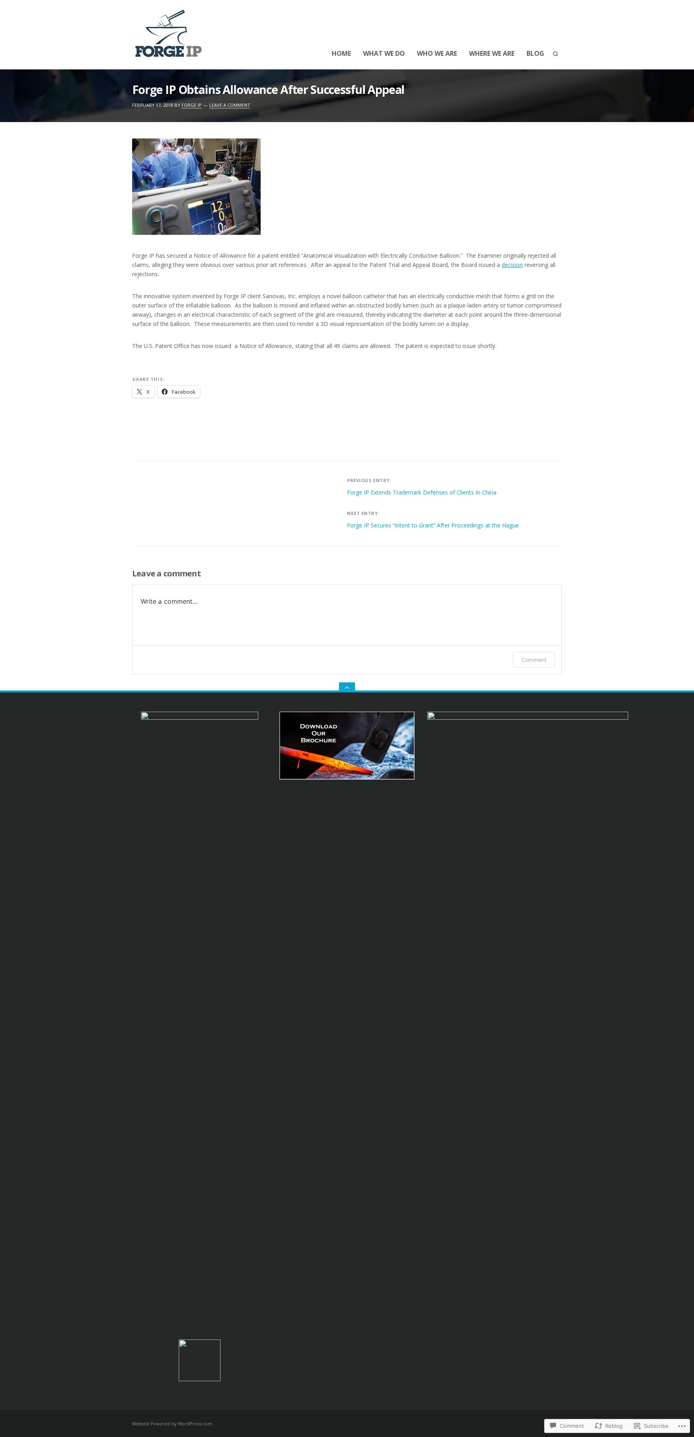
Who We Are (437, 53)
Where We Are (491, 53)
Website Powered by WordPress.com (172, 1424)
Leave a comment (229, 105)
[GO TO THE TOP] (347, 687)
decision (512, 265)
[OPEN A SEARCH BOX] (555, 53)
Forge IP (192, 105)
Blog (535, 53)
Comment (534, 659)
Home (341, 53)
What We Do (384, 53)
